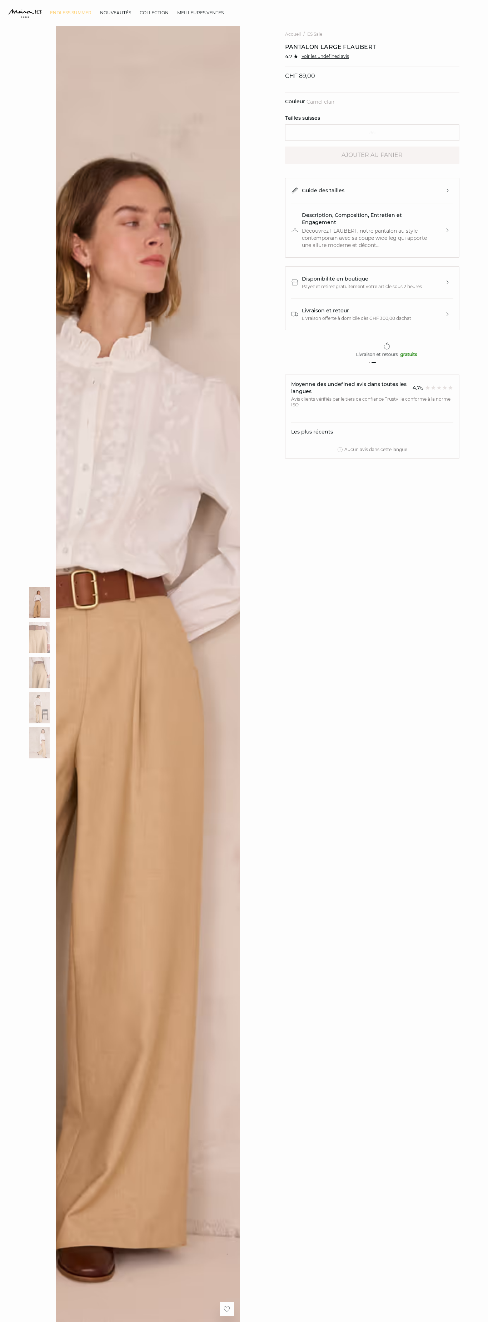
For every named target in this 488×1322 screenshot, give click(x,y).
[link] (70, 13)
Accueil (293, 34)
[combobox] (372, 132)
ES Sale (314, 34)
